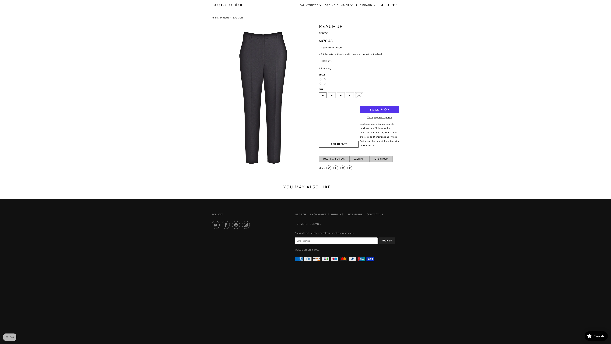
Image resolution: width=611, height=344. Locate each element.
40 (350, 95)
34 (323, 95)
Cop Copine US (310, 249)
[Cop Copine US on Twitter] (216, 225)
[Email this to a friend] (349, 167)
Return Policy (381, 159)
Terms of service (308, 224)
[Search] (388, 5)
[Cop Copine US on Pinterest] (236, 225)
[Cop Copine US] (228, 5)
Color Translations (334, 159)
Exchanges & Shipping (327, 214)
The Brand (364, 5)
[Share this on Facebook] (335, 167)
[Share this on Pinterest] (342, 167)
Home (215, 17)
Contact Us (375, 214)
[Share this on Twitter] (328, 167)
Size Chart (359, 159)
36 (331, 95)
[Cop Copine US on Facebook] (226, 225)
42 (359, 95)
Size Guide (355, 214)
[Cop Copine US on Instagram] (247, 225)
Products (224, 17)
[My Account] (382, 5)
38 (341, 95)
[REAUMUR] (263, 99)
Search (300, 214)
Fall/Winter (310, 5)
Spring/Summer (337, 5)
